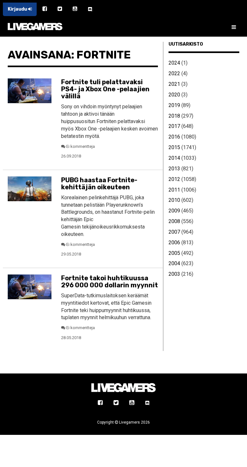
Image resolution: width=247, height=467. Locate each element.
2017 (174, 126)
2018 (174, 116)
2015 (174, 147)
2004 (174, 263)
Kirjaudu (18, 9)
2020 (174, 95)
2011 (174, 190)
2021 (174, 84)
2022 (174, 73)
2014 (174, 158)
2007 (174, 232)
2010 (174, 200)
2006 (174, 242)
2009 (174, 211)
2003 (174, 274)
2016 (174, 137)
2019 (174, 105)
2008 (174, 221)
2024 (174, 63)
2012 (174, 179)
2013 (174, 169)
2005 (174, 253)
